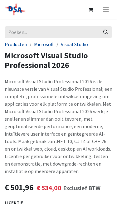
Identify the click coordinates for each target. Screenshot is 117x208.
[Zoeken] (105, 32)
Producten (16, 44)
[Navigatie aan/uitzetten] (105, 9)
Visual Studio (74, 44)
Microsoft (44, 44)
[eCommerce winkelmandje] (90, 9)
